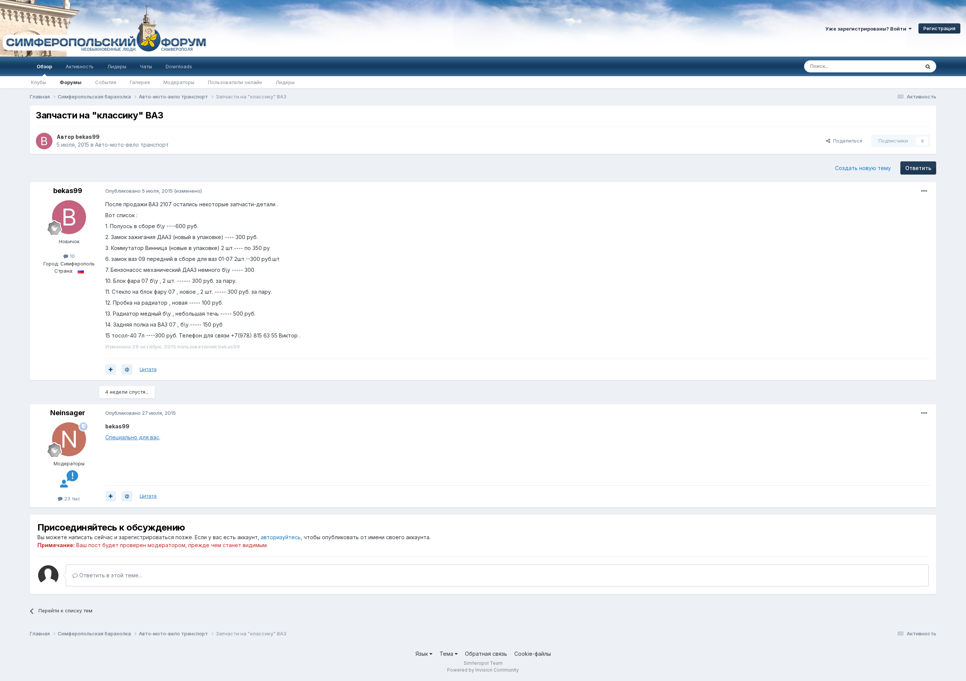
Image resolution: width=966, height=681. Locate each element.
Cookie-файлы (532, 653)
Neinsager (67, 413)
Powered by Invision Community (483, 670)
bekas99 (87, 136)
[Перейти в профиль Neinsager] (69, 439)
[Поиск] (928, 66)
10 (71, 256)
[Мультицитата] (110, 369)
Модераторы (178, 82)
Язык (422, 653)
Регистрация (939, 28)
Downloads (179, 66)
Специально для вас (132, 437)
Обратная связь (486, 653)
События (105, 82)
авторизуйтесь (281, 537)
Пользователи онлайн (235, 82)
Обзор (44, 66)
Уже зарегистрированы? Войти (867, 29)
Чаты (146, 66)
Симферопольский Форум (104, 28)
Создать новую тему (863, 168)
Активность (80, 66)
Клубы (38, 82)
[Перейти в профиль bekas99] (44, 141)
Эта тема (899, 66)
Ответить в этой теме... (110, 575)
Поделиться (846, 141)
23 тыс (71, 498)
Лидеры (285, 82)
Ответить (918, 168)
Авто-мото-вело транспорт (132, 144)
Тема (447, 653)
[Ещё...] (924, 191)
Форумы (71, 82)
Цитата (148, 369)
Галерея (140, 82)
